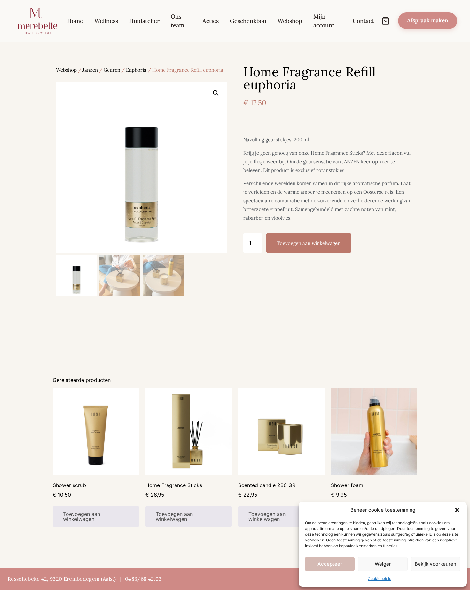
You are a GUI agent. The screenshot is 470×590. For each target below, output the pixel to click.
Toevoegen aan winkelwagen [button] (81, 516)
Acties (210, 21)
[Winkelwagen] (385, 20)
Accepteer (329, 564)
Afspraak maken (427, 20)
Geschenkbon (248, 21)
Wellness (106, 21)
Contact (363, 21)
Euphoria (136, 70)
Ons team (177, 21)
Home (75, 21)
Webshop (290, 21)
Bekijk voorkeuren (435, 564)
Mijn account (323, 21)
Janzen (90, 70)
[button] (457, 510)
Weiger (383, 564)
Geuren (112, 70)
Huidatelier (144, 21)
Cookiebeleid (379, 578)
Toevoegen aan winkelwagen (309, 243)
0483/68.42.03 (143, 579)
